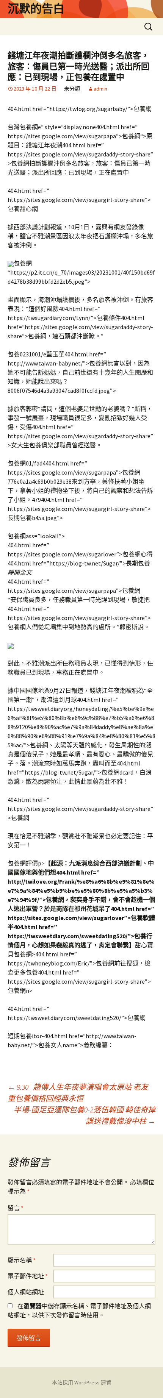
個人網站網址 (26, 1292)
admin (100, 88)
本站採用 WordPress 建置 (81, 1382)
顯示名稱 (22, 1260)
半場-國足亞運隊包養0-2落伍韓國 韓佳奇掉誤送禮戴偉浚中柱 (84, 1115)
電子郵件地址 (28, 1276)
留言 (16, 1208)
